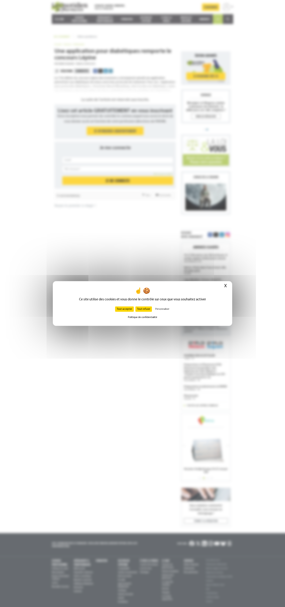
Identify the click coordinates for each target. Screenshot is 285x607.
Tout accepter (124, 309)
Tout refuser (143, 309)
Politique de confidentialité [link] (142, 317)
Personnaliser (162, 309)
